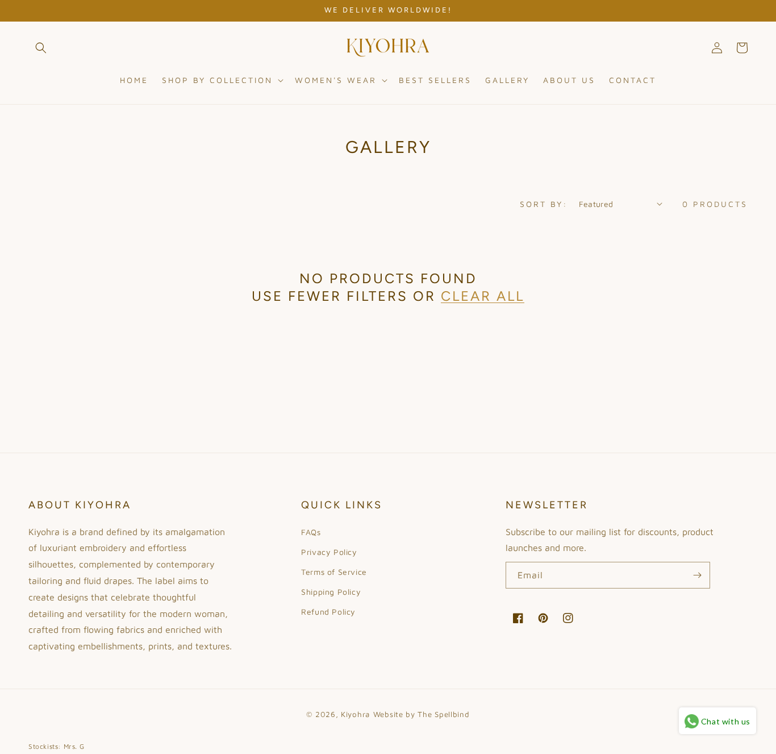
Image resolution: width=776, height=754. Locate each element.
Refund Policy (328, 611)
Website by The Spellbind (421, 714)
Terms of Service (334, 572)
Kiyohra (355, 714)
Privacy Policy (329, 552)
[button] (40, 47)
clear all (482, 296)
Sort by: (544, 204)
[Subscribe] (697, 575)
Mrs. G (74, 746)
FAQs (310, 532)
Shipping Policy (331, 591)
